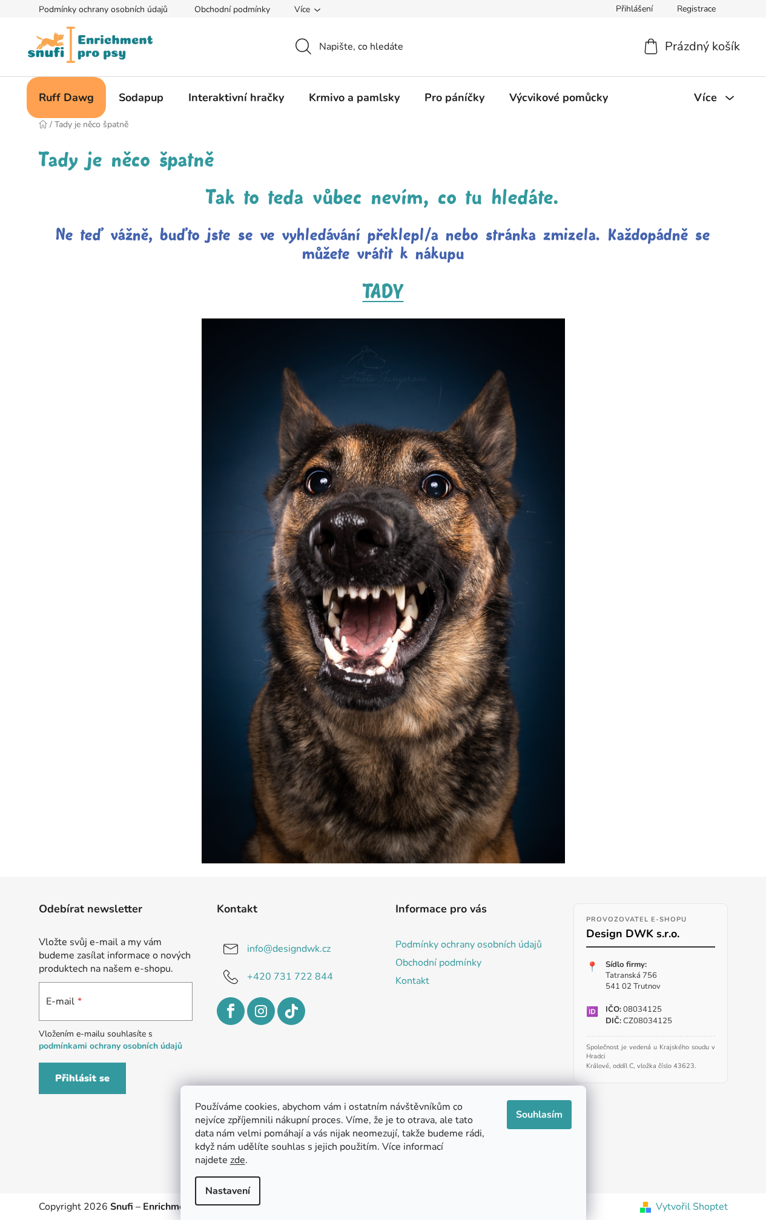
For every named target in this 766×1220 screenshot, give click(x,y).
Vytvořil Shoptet (692, 1206)
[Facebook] (231, 1011)
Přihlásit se (82, 1078)
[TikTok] (291, 1011)
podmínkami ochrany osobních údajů (110, 1046)
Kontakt (412, 981)
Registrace (696, 9)
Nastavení (227, 1191)
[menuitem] (66, 97)
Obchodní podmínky (232, 9)
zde (237, 1160)
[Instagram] (261, 1011)
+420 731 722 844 (290, 976)
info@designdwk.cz (289, 948)
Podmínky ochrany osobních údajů (103, 9)
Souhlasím (539, 1114)
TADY (383, 292)
